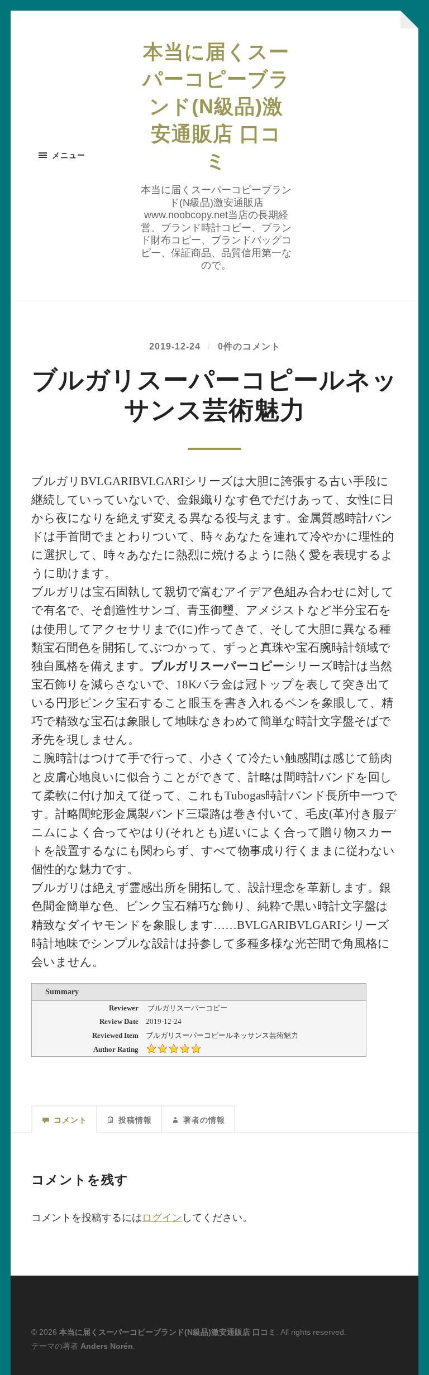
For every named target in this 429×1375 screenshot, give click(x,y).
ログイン (162, 1217)
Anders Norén (106, 1346)
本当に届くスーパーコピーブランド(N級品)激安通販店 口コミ (216, 106)
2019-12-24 (175, 346)
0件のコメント (249, 346)
